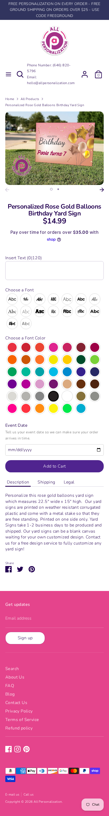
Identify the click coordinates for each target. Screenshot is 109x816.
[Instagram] (17, 749)
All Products (30, 99)
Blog (10, 694)
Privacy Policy (19, 711)
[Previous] (7, 190)
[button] (54, 258)
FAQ (9, 686)
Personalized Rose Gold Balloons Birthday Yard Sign (44, 105)
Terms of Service (22, 720)
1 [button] (51, 189)
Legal (69, 482)
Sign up (25, 638)
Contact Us (16, 703)
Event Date (16, 425)
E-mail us (12, 794)
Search (12, 669)
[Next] (102, 190)
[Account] (84, 72)
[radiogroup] (54, 311)
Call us (29, 794)
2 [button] (58, 189)
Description (18, 482)
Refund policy (19, 728)
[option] (54, 148)
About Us (14, 677)
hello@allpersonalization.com (51, 83)
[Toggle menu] (8, 74)
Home (9, 99)
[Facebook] (8, 749)
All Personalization (48, 802)
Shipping (46, 482)
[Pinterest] (26, 749)
